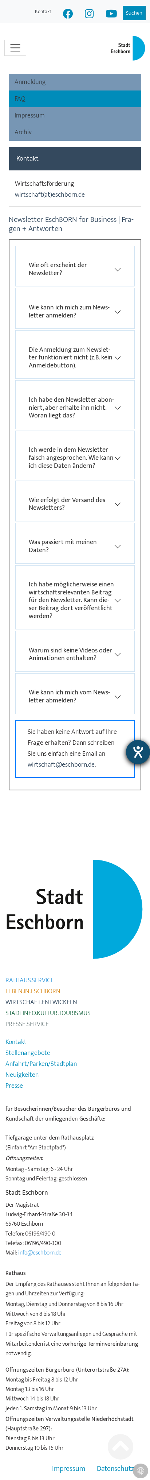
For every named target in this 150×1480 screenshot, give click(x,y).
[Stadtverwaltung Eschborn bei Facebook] (68, 14)
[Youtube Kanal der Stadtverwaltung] (111, 14)
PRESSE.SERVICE (27, 1024)
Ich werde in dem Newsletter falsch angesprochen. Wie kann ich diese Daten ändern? (71, 457)
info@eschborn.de (40, 1252)
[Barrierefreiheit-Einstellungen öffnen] (138, 752)
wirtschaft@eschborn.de (61, 764)
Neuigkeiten (22, 1074)
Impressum (30, 115)
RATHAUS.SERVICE (29, 980)
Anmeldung (30, 82)
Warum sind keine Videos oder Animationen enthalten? (70, 654)
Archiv (23, 132)
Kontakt (43, 11)
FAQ (20, 98)
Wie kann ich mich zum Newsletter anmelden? (69, 311)
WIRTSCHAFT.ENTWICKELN (41, 1002)
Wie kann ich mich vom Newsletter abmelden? (69, 696)
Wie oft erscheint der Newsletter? (58, 269)
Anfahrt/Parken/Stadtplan (41, 1064)
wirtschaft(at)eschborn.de (50, 194)
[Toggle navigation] (15, 48)
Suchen (134, 13)
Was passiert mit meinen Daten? (63, 546)
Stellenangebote (27, 1053)
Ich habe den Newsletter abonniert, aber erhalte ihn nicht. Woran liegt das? (71, 407)
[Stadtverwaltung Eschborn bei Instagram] (89, 14)
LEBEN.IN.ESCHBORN (32, 991)
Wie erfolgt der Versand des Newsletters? (67, 504)
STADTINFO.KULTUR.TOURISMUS (48, 1013)
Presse (14, 1085)
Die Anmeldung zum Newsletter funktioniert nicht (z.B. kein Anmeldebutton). (70, 357)
